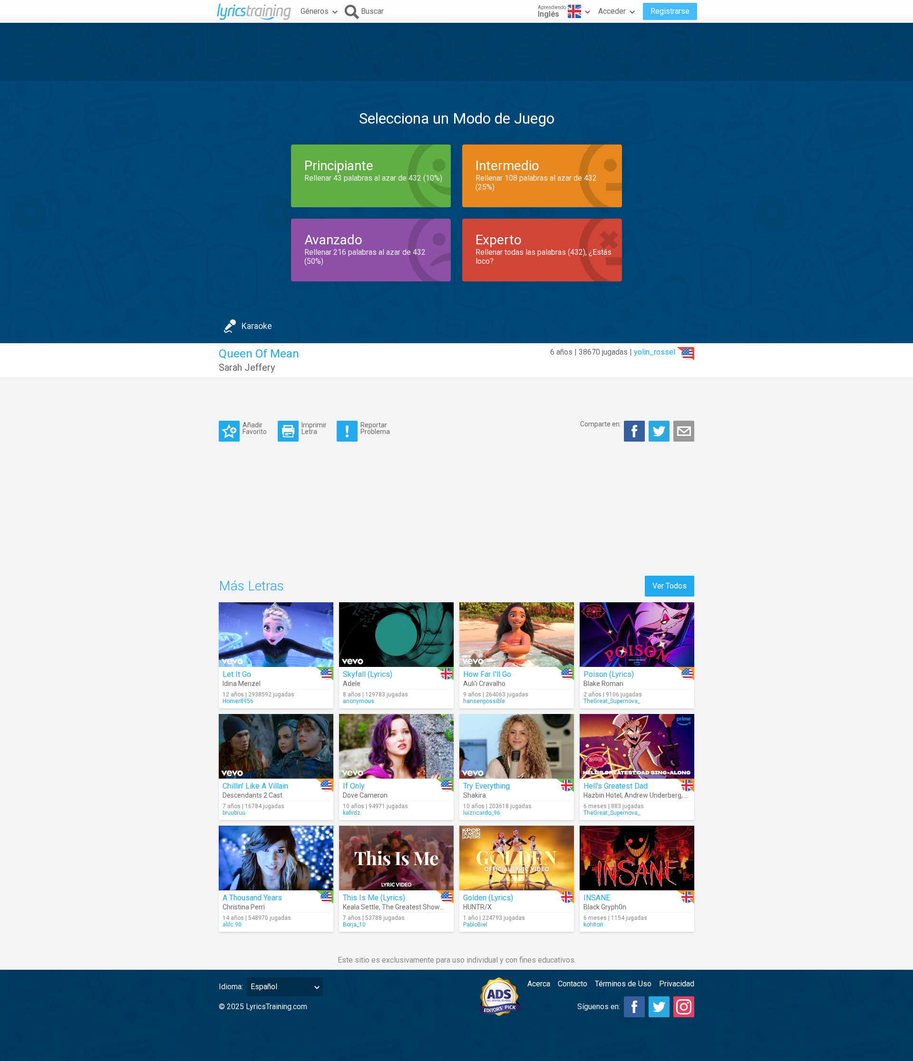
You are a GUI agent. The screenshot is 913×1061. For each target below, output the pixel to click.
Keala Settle (361, 907)
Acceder (612, 11)
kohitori (593, 924)
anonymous (358, 701)
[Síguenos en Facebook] (634, 1006)
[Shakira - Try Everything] (516, 746)
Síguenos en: (598, 1006)
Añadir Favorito (255, 428)
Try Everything (486, 786)
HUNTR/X (477, 907)
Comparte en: (600, 424)
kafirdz (351, 813)
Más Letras (251, 586)
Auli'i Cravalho (484, 683)
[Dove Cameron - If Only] (396, 746)
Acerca (538, 983)
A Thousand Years (252, 897)
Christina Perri (244, 907)
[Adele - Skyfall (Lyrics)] (396, 634)
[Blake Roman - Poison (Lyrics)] (637, 634)
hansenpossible (484, 701)
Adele (351, 683)
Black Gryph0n (604, 907)
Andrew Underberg (652, 795)
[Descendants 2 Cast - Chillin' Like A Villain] (276, 746)
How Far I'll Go (487, 674)
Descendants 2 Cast (252, 795)
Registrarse (670, 11)
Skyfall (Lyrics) (367, 674)
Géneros (315, 11)
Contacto (572, 983)
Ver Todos (669, 585)
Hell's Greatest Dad (615, 786)
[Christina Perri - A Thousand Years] (276, 858)
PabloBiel (475, 924)
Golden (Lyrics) (488, 897)
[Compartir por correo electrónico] (683, 431)
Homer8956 (238, 701)
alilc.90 (232, 924)
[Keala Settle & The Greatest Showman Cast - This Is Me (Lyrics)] (396, 858)
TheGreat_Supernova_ (611, 701)
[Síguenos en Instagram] (683, 1006)
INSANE (596, 897)
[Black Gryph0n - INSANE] (637, 858)
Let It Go (237, 674)
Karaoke (257, 326)
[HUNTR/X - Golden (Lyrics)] (516, 858)
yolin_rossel (654, 352)
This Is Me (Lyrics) (374, 897)
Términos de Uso (623, 983)
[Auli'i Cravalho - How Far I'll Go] (516, 634)
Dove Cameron (365, 795)
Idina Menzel (242, 683)
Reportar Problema (375, 428)
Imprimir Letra (314, 428)
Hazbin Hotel (602, 795)
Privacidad (676, 983)
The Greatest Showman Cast (425, 907)
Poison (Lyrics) (608, 674)
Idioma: (231, 986)
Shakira (474, 795)
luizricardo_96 (481, 813)
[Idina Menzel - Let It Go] (276, 634)
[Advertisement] (456, 51)
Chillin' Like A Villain (255, 786)
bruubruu (234, 813)
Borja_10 (354, 924)
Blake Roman (603, 683)
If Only (354, 786)
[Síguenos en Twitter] (659, 1006)
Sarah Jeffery (247, 367)
